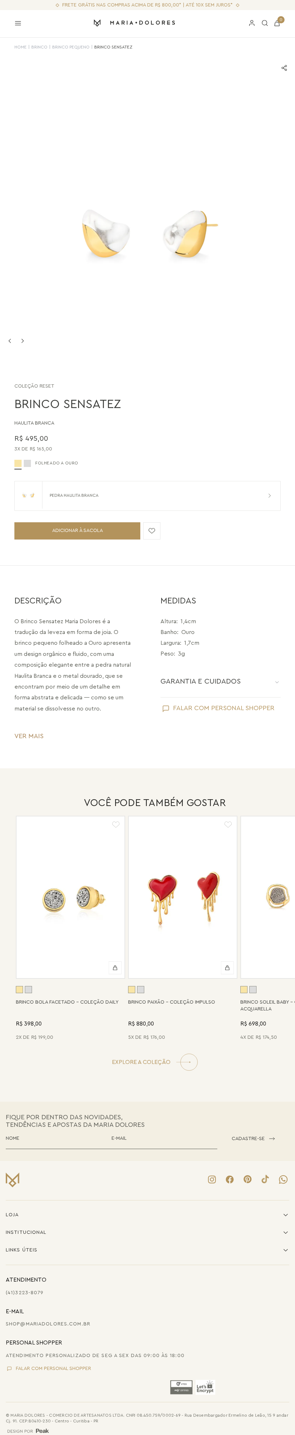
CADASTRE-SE (248, 1138)
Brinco (39, 47)
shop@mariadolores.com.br (48, 1324)
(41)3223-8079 (25, 1292)
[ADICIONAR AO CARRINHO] (115, 968)
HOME (20, 47)
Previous (9, 340)
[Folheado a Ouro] (19, 989)
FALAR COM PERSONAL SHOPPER (223, 708)
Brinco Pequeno (71, 47)
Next (22, 340)
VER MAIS (29, 736)
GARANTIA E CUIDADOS (200, 681)
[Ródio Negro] (27, 463)
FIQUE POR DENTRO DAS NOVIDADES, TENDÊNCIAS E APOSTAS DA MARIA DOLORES (75, 1121)
